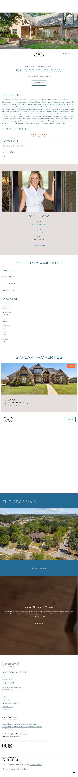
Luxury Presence (36, 764)
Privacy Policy (22, 769)
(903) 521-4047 (39, 232)
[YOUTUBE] (10, 718)
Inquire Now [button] (39, 83)
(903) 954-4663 (24, 734)
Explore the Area (39, 568)
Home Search (7, 706)
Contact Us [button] (39, 623)
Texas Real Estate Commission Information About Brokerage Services (22, 726)
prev (36, 54)
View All (70, 420)
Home (4, 696)
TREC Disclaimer (7, 729)
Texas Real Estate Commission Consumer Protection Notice (19, 724)
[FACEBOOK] (4, 718)
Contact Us (7, 710)
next (41, 54)
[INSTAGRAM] (15, 718)
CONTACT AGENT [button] (39, 245)
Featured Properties (10, 703)
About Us (5, 700)
